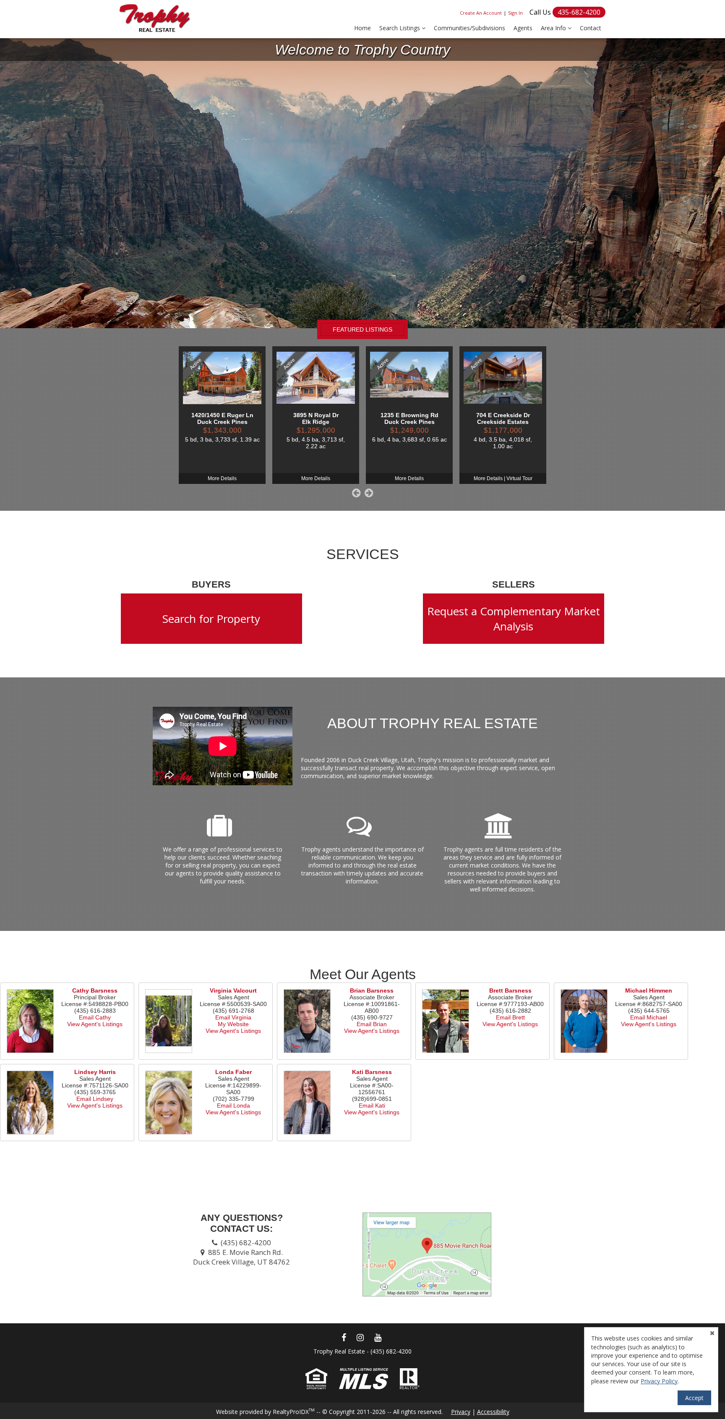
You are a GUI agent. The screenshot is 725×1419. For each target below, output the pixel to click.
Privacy (460, 1412)
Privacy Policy (659, 1381)
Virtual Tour (519, 478)
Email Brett (510, 1017)
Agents (523, 28)
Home (362, 28)
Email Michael (648, 1017)
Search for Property (211, 618)
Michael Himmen (648, 990)
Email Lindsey (94, 1098)
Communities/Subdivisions (469, 28)
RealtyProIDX (294, 1412)
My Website (233, 1024)
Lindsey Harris (95, 1072)
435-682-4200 (579, 12)
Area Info (554, 28)
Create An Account (481, 13)
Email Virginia (233, 1017)
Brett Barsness (510, 990)
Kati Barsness (372, 1072)
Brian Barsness (372, 990)
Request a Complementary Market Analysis (513, 619)
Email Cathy (95, 1017)
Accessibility (493, 1412)
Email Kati (372, 1105)
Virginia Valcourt (233, 990)
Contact (590, 28)
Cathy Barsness (94, 990)
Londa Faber (233, 1072)
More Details (222, 478)
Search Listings (400, 28)
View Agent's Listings (95, 1024)
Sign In (515, 13)
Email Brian (372, 1024)
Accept (694, 1398)
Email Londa (233, 1105)
